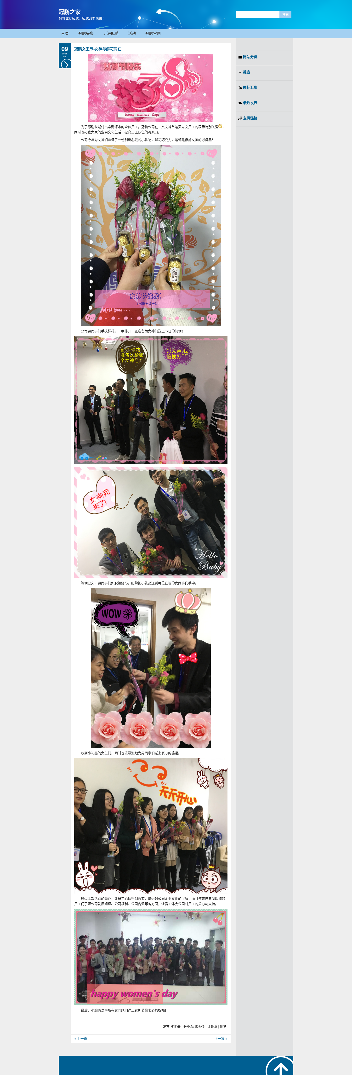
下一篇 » (221, 1038)
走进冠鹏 (111, 33)
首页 (65, 33)
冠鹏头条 (86, 33)
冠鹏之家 (70, 12)
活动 (132, 33)
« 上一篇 (80, 1038)
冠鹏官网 (153, 33)
